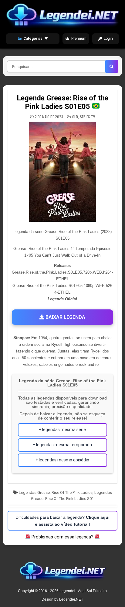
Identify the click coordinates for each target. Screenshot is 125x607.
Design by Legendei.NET (62, 599)
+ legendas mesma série (62, 429)
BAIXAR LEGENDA (64, 317)
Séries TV (87, 116)
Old (75, 116)
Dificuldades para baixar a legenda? (62, 520)
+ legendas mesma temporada (62, 444)
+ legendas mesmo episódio (62, 459)
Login (108, 38)
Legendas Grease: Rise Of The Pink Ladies (56, 492)
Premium (78, 38)
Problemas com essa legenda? (62, 537)
